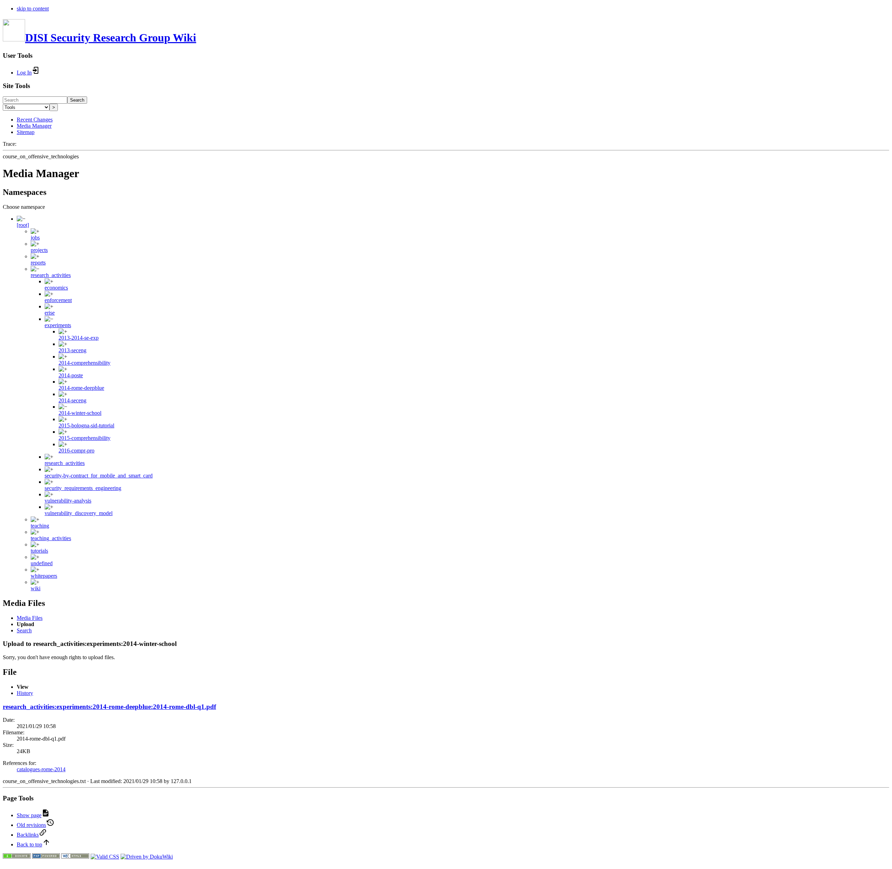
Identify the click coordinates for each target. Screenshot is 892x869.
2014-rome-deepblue (81, 388)
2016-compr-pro (76, 450)
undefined (42, 563)
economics (56, 288)
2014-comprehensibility (84, 363)
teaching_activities (51, 538)
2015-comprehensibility (84, 438)
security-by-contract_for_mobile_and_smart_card (99, 476)
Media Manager (34, 126)
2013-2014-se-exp (79, 338)
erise (50, 313)
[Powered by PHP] (46, 857)
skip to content (33, 8)
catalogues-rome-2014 (41, 769)
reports (38, 263)
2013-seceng (72, 350)
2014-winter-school (80, 413)
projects (39, 250)
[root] (23, 225)
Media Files (30, 618)
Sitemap (25, 132)
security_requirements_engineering (83, 488)
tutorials (39, 551)
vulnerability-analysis (68, 501)
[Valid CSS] (105, 857)
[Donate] (17, 857)
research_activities (51, 275)
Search (77, 100)
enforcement (58, 300)
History (25, 693)
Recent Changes (35, 120)
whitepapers (44, 576)
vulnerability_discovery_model (79, 513)
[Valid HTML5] (75, 857)
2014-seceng (72, 400)
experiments (58, 325)
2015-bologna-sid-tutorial (86, 425)
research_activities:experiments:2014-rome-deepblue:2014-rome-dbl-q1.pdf (109, 706)
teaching (40, 526)
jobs (35, 237)
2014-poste (71, 375)
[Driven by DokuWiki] (147, 857)
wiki (35, 588)
